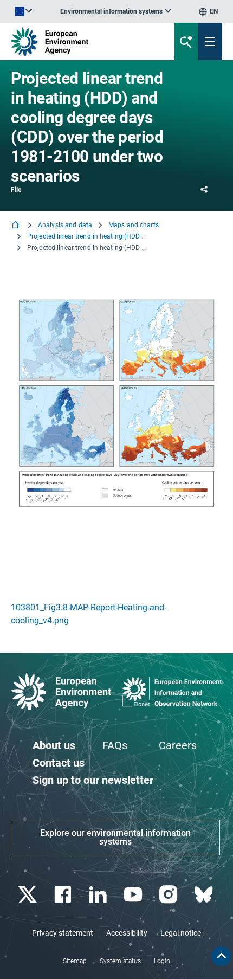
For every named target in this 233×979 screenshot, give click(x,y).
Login (162, 961)
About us (54, 745)
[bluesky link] (204, 895)
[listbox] (116, 11)
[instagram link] (169, 895)
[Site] (78, 41)
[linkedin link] (99, 895)
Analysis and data (65, 225)
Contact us (59, 762)
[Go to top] (221, 956)
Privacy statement (62, 933)
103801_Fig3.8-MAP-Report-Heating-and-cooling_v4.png (88, 614)
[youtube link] (134, 895)
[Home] (16, 225)
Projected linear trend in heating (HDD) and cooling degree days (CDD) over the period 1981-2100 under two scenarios (86, 236)
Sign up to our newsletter (93, 780)
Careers (178, 745)
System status (120, 961)
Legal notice (180, 933)
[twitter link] (28, 895)
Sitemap (75, 961)
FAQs (114, 745)
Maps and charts (133, 225)
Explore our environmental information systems (115, 837)
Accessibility (126, 933)
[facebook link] (63, 895)
